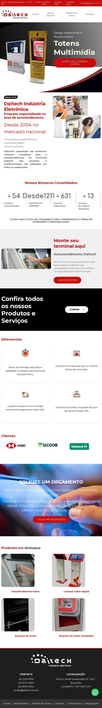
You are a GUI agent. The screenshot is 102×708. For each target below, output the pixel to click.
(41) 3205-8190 (46, 3)
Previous (1, 57)
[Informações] (99, 14)
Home (35, 14)
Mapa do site (91, 703)
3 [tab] (53, 89)
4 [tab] (57, 89)
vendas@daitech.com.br (90, 3)
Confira (76, 309)
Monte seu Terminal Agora (75, 62)
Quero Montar (67, 280)
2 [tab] (49, 89)
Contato (90, 14)
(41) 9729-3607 (58, 3)
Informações (74, 703)
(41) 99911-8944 (71, 3)
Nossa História (50, 14)
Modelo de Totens (71, 14)
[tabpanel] (51, 57)
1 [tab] (45, 89)
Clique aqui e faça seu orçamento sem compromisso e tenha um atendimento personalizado (51, 220)
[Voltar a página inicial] (14, 14)
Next (100, 57)
